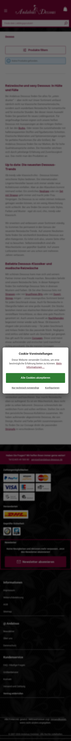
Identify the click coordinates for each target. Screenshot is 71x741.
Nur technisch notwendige (25, 387)
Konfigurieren (52, 387)
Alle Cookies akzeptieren (35, 377)
